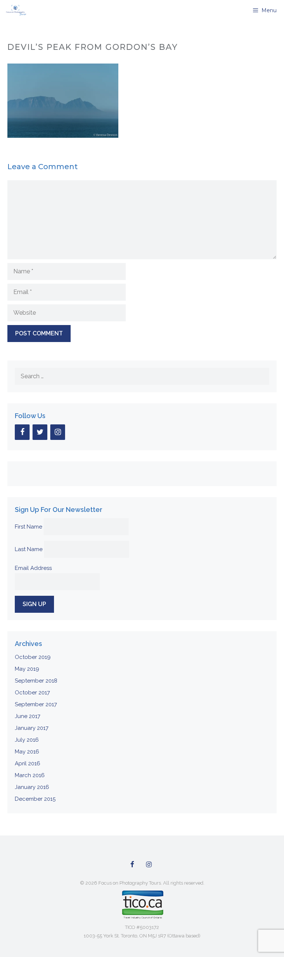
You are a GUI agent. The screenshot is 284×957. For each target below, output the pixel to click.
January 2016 (32, 787)
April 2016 (27, 763)
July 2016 (27, 739)
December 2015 (35, 799)
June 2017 (27, 716)
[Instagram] (57, 432)
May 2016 (27, 751)
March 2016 (30, 775)
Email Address (33, 568)
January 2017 (31, 728)
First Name (28, 526)
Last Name (29, 549)
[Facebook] (22, 432)
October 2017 (32, 692)
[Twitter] (40, 432)
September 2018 (36, 680)
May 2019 (27, 669)
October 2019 (33, 657)
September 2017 (36, 704)
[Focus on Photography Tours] (15, 10)
